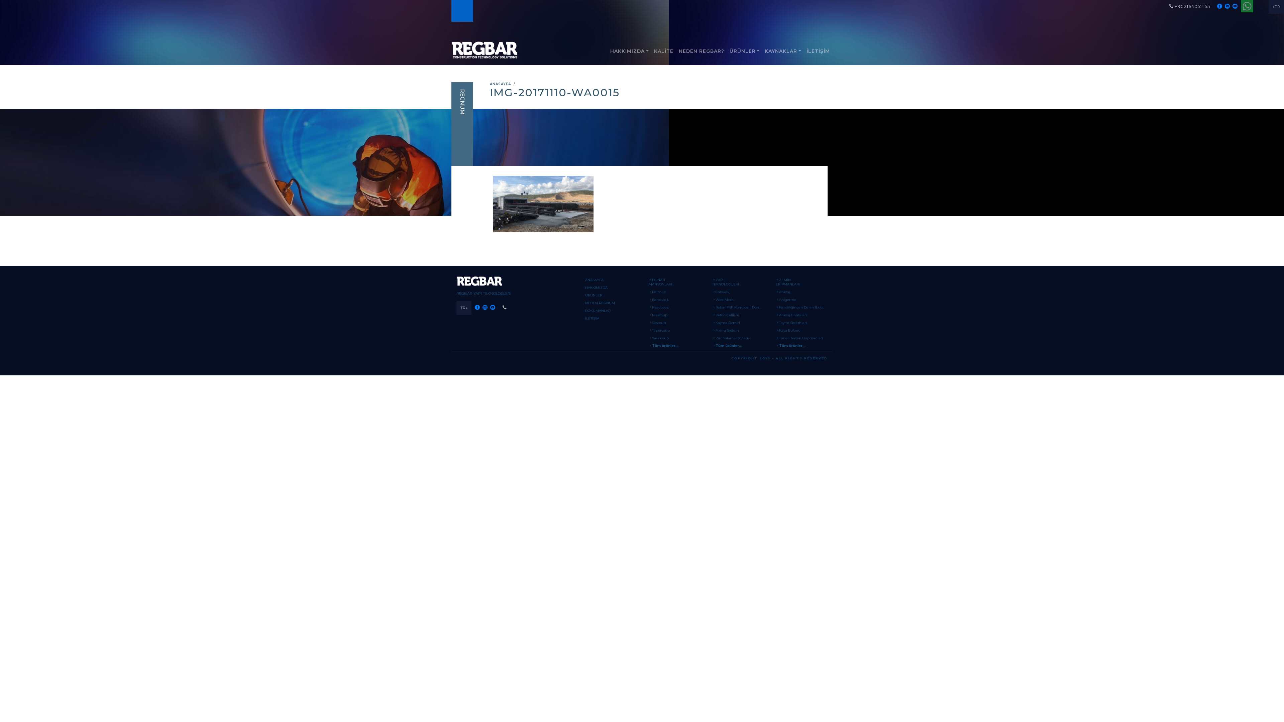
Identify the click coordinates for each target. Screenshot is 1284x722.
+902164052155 (1192, 6)
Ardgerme (787, 299)
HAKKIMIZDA (627, 51)
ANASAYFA (500, 84)
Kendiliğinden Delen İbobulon (804, 307)
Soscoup (659, 323)
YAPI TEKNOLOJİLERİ (725, 282)
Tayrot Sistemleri (793, 323)
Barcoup (659, 292)
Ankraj (784, 292)
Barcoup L (660, 299)
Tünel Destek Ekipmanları (801, 338)
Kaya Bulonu (789, 330)
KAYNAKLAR (781, 51)
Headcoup (660, 307)
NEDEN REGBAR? (701, 51)
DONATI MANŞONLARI (660, 282)
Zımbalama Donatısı (733, 338)
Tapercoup (661, 330)
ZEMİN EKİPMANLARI (788, 282)
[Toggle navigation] (461, 11)
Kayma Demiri (728, 323)
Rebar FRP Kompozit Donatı (739, 307)
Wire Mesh (725, 299)
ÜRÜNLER (743, 51)
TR (1277, 6)
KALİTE (663, 51)
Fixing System (727, 330)
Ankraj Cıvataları (793, 315)
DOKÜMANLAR (598, 311)
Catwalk (722, 292)
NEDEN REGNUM (600, 303)
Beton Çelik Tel (728, 315)
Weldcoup (660, 338)
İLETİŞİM (818, 51)
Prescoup (659, 315)
